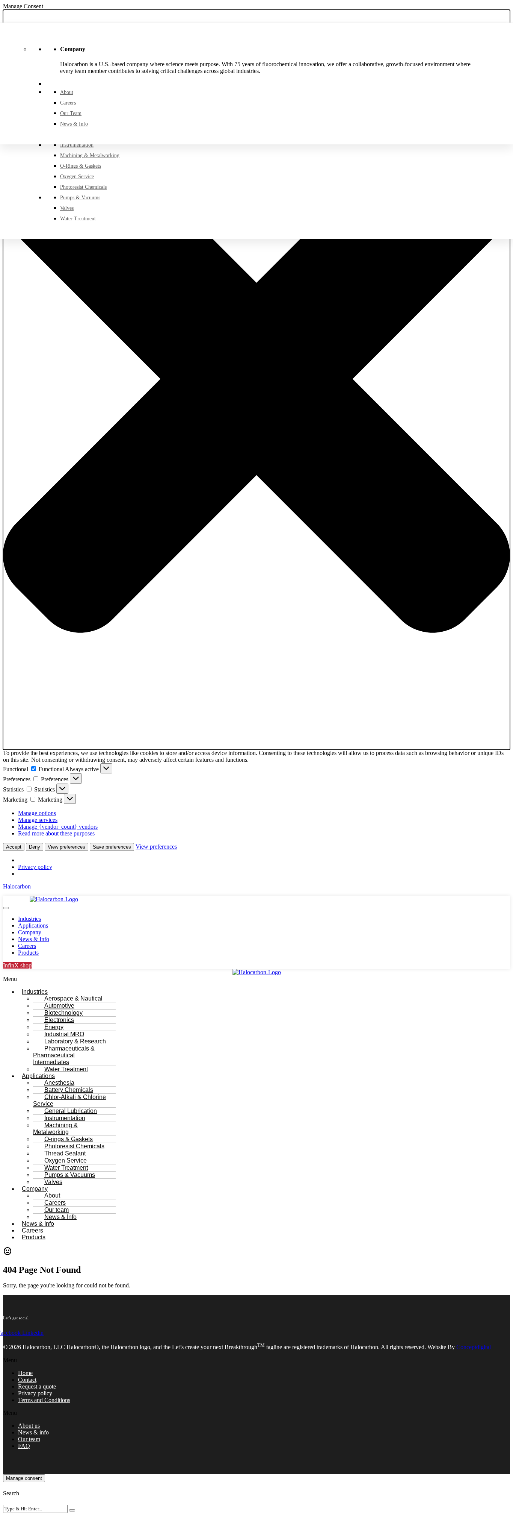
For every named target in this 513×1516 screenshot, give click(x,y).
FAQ (24, 1446)
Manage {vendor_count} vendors (58, 826)
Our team (70, 113)
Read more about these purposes (56, 833)
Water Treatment (78, 218)
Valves (67, 208)
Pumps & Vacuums (80, 197)
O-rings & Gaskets (80, 166)
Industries (29, 919)
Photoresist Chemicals (83, 187)
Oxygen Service (77, 176)
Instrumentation (77, 145)
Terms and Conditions (44, 1400)
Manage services (37, 820)
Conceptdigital (473, 1347)
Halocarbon (17, 886)
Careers (68, 103)
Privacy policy (35, 867)
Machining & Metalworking (89, 155)
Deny (34, 847)
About (66, 92)
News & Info (74, 124)
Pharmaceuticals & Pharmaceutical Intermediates (64, 1055)
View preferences (66, 847)
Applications (33, 925)
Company (29, 932)
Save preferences (112, 847)
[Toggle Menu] (6, 908)
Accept (13, 847)
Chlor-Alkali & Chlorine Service (69, 1100)
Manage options (37, 813)
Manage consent (24, 1478)
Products (28, 952)
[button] (256, 380)
